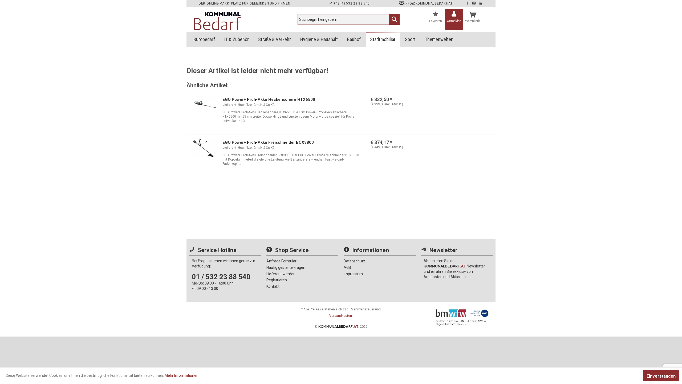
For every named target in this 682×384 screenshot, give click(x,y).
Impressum (353, 274)
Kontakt (272, 286)
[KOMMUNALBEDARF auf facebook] (468, 3)
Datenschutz (354, 261)
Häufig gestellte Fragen (285, 267)
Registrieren (276, 280)
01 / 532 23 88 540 (221, 277)
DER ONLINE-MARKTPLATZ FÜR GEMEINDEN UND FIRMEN (244, 3)
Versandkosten (340, 316)
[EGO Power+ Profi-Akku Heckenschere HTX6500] (203, 110)
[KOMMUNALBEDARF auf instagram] (474, 3)
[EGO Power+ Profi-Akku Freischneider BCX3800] (203, 153)
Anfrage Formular (281, 261)
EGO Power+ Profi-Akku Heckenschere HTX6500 (268, 99)
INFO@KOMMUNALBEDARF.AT (428, 3)
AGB (347, 267)
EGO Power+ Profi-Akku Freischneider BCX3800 (268, 142)
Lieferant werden (280, 274)
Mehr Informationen (181, 375)
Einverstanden (661, 376)
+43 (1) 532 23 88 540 (351, 3)
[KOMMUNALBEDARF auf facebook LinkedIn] (480, 3)
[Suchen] (394, 19)
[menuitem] (349, 19)
